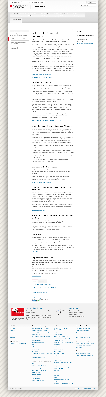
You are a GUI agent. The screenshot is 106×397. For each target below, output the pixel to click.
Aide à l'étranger (36, 276)
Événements (12, 332)
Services (56, 13)
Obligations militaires (59, 353)
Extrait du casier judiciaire (60, 355)
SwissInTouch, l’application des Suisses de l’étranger (63, 384)
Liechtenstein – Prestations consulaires (63, 362)
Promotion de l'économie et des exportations (83, 346)
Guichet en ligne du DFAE (34, 308)
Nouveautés (12, 328)
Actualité (13, 13)
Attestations (57, 346)
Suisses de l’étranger (36, 374)
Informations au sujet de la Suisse (83, 335)
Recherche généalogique (59, 358)
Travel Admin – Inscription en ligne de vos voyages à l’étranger (63, 367)
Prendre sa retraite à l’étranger (39, 370)
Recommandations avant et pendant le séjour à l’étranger (41, 333)
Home (11, 25)
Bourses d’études (58, 360)
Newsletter (12, 330)
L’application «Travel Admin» (38, 357)
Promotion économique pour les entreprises (61, 380)
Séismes (33, 344)
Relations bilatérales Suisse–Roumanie (85, 343)
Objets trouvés (57, 351)
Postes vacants (13, 337)
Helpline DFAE (73, 308)
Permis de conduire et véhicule (61, 336)
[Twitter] (34, 300)
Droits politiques (58, 334)
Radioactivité (35, 346)
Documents (42, 281)
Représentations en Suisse (38, 380)
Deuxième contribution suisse (83, 353)
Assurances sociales (58, 349)
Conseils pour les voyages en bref (39, 330)
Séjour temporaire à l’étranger (39, 365)
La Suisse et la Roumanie (76, 14)
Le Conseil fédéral (16, 2)
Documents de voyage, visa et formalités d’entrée (41, 337)
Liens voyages (35, 351)
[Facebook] (32, 300)
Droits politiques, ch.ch (38, 210)
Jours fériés (12, 335)
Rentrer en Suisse (36, 372)
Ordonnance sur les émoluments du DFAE (44, 290)
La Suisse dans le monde (37, 2)
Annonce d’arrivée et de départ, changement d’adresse (61, 329)
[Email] (39, 300)
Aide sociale (35, 252)
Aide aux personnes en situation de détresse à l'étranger (62, 339)
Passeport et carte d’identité (60, 332)
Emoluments (57, 364)
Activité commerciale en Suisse (83, 337)
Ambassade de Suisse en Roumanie (18, 343)
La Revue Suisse (57, 373)
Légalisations (57, 344)
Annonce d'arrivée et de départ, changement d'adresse (46, 120)
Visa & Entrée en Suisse (64, 14)
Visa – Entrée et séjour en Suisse (83, 328)
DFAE (26, 2)
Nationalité (56, 375)
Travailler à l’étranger (37, 368)
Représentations (21, 13)
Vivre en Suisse (79, 332)
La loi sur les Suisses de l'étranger (41, 74)
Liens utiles (56, 370)
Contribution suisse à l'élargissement (84, 355)
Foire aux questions (36, 340)
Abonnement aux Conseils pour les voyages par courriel (42, 354)
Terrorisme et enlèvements (38, 342)
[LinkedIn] (35, 300)
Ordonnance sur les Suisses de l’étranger (42, 77)
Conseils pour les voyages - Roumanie (40, 328)
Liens (34, 281)
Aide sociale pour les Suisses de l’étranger (63, 342)
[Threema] (37, 300)
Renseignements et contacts (82, 330)
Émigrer (34, 363)
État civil (56, 377)
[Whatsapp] (38, 300)
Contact (79, 31)
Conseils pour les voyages (32, 14)
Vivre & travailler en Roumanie (46, 14)
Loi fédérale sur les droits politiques (41, 182)
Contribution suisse (16, 19)
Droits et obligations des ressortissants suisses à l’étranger (44, 25)
